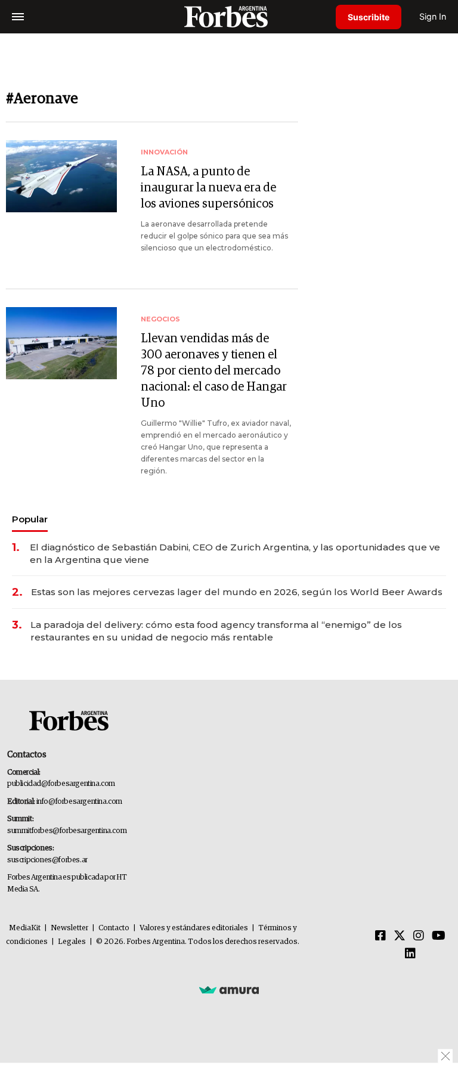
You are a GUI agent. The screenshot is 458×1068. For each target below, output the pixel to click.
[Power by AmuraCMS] (229, 989)
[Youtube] (438, 936)
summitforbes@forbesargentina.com (66, 831)
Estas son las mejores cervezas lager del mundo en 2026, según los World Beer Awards (236, 592)
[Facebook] (380, 936)
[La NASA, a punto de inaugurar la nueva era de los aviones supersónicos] (61, 176)
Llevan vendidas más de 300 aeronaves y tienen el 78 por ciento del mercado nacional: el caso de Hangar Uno (214, 371)
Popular (30, 519)
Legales (72, 942)
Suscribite (368, 17)
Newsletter (69, 928)
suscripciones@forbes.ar (47, 860)
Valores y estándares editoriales (194, 928)
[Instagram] (418, 936)
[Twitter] (400, 936)
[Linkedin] (410, 954)
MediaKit (25, 928)
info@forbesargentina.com (79, 802)
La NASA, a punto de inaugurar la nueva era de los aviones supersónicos (208, 188)
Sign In (432, 16)
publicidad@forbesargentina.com (61, 784)
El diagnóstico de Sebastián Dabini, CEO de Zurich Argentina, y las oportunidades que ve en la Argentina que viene (235, 553)
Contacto (113, 928)
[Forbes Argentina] (229, 16)
